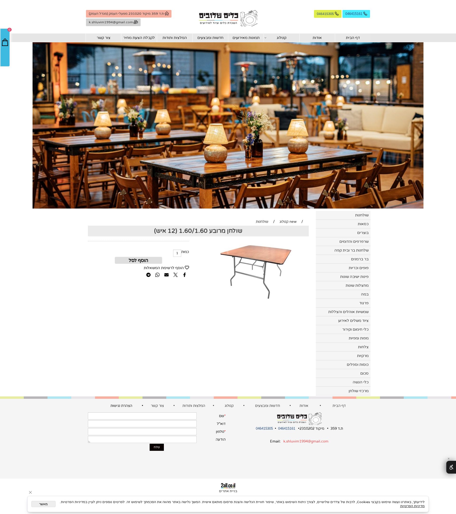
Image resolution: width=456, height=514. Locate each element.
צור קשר (103, 37)
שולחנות (362, 215)
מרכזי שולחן (359, 391)
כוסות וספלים (358, 364)
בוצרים (363, 232)
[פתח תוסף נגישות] (451, 467)
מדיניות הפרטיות (412, 506)
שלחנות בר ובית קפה (351, 250)
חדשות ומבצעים (210, 37)
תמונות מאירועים (246, 37)
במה (365, 294)
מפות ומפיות (359, 338)
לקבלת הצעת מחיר (139, 37)
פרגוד (364, 303)
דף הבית (353, 37)
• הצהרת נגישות (130, 406)
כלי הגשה (361, 382)
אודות (317, 37)
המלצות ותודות (174, 37)
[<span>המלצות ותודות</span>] (150, 406)
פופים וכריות (359, 268)
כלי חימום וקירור (355, 329)
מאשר (43, 504)
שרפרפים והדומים (354, 241)
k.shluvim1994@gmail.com (305, 441)
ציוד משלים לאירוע (353, 320)
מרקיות (363, 355)
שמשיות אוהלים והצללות (348, 311)
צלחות (363, 347)
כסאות (363, 224)
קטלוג (281, 37)
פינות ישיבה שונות (354, 276)
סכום (364, 373)
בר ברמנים (360, 259)
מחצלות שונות (357, 285)
